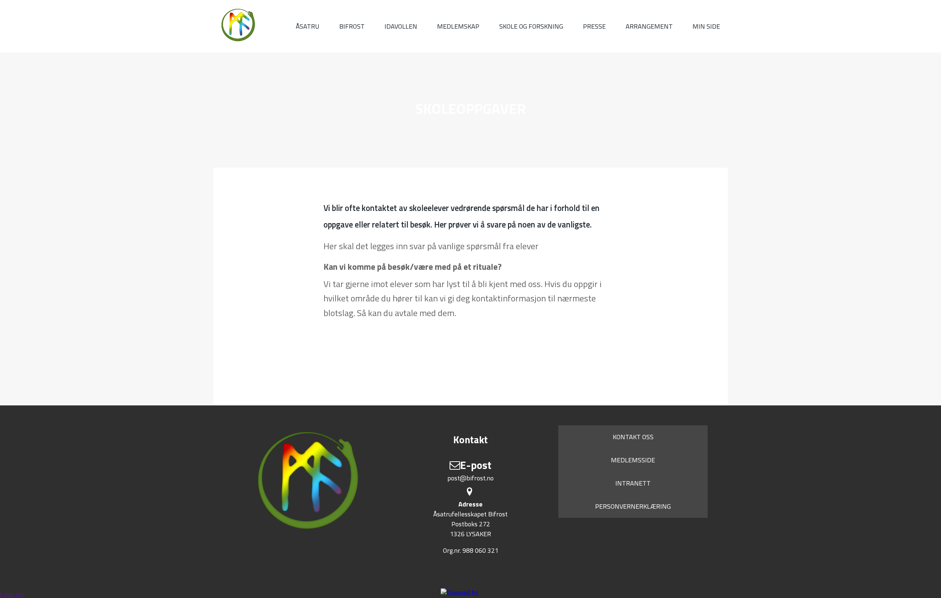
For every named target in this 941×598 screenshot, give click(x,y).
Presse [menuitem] (594, 26)
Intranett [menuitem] (633, 483)
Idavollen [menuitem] (400, 26)
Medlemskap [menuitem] (458, 26)
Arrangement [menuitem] (649, 26)
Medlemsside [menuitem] (633, 460)
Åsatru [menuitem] (307, 26)
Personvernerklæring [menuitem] (633, 506)
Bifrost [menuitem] (352, 26)
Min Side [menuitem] (706, 26)
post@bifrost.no (470, 478)
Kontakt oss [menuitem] (633, 437)
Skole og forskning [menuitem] (531, 26)
